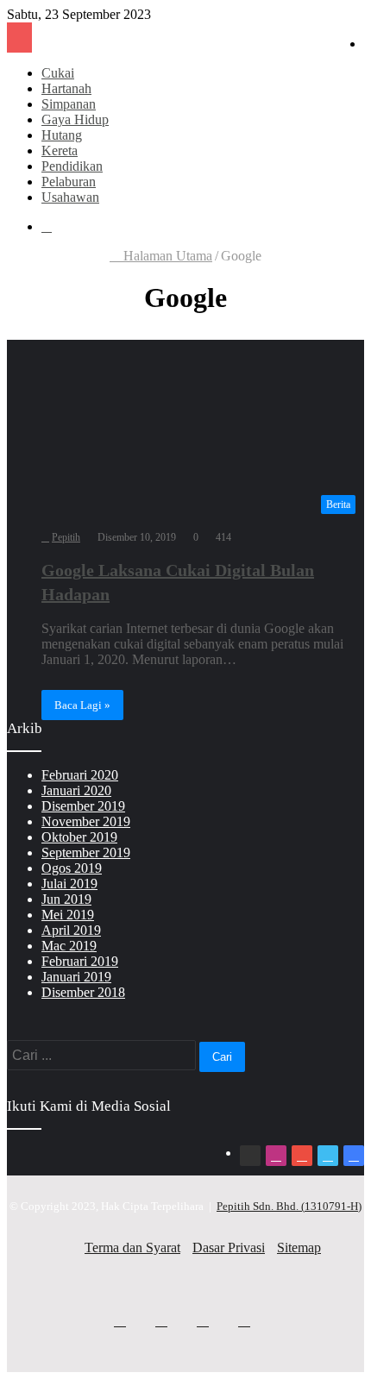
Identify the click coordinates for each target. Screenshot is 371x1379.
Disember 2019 (83, 806)
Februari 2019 (79, 961)
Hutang (61, 135)
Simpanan (68, 104)
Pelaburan (68, 181)
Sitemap (299, 1247)
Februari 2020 (79, 775)
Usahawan (70, 197)
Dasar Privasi (228, 1247)
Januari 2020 (76, 790)
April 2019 (71, 930)
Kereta (59, 150)
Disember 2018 (83, 992)
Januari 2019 (76, 976)
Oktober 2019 (79, 837)
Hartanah (66, 88)
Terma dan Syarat (132, 1247)
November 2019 (85, 821)
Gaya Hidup (75, 119)
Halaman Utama (166, 255)
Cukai (57, 73)
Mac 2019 (69, 945)
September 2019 (85, 852)
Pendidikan (72, 166)
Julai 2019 (69, 883)
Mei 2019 (67, 914)
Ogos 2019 (71, 868)
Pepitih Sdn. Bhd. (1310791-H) (289, 1206)
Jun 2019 (66, 899)
